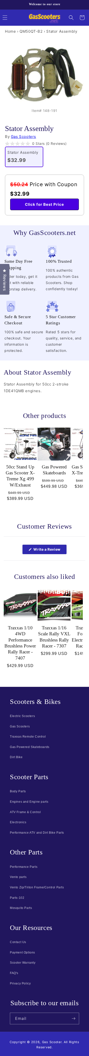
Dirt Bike (16, 757)
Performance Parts (23, 867)
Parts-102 (17, 898)
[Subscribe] (73, 1018)
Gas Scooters (23, 136)
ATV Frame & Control (25, 812)
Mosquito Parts (21, 908)
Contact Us (18, 942)
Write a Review (50, 550)
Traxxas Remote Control (28, 736)
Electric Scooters (22, 716)
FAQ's (14, 973)
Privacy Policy (20, 983)
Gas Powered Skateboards (54, 469)
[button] (71, 17)
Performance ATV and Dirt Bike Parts (37, 832)
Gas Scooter (52, 1042)
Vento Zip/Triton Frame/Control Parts (37, 887)
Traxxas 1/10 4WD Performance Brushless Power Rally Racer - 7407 (20, 643)
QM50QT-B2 (31, 31)
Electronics (18, 822)
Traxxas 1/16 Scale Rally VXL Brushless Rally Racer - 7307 (54, 636)
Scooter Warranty (23, 962)
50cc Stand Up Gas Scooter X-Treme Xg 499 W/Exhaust (20, 476)
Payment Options (22, 952)
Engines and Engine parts (29, 801)
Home (10, 31)
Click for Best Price (44, 204)
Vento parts (18, 877)
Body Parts (18, 791)
